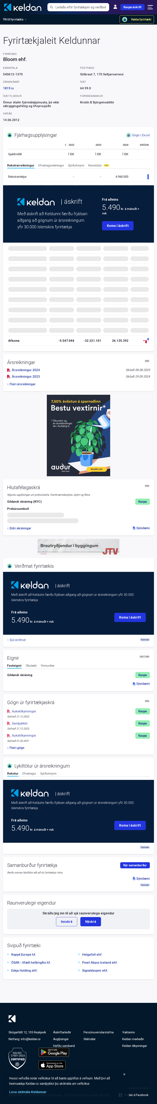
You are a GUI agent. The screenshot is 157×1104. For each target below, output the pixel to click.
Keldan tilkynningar (134, 1046)
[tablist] (78, 166)
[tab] (20, 166)
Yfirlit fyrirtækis (13, 19)
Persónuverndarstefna (99, 1032)
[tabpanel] (78, 675)
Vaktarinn (128, 1032)
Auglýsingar (61, 1039)
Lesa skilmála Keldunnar (28, 1092)
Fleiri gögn (17, 747)
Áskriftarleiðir (62, 1032)
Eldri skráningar (20, 528)
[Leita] (51, 7)
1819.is (8, 88)
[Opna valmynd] (150, 7)
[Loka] (67, 1074)
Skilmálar (90, 1039)
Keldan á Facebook (136, 1095)
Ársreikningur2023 (26, 376)
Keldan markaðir (133, 1039)
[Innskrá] (115, 7)
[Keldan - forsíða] (36, 201)
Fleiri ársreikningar (23, 384)
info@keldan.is (30, 1039)
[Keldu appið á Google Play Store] (54, 1052)
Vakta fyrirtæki (141, 19)
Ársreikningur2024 (26, 370)
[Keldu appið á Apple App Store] (54, 1065)
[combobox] (82, 7)
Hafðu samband (64, 1046)
